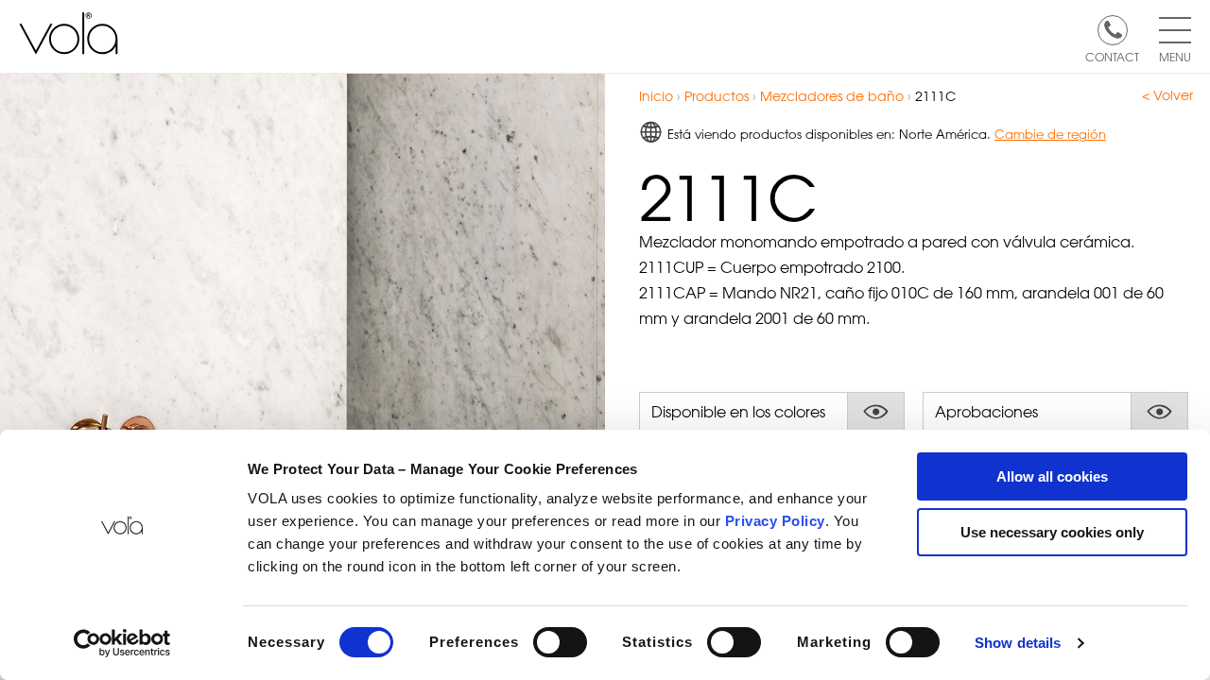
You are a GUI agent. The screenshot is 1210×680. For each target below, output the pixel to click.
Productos (716, 96)
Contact (1112, 55)
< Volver (1167, 95)
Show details (1018, 643)
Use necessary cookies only (1052, 532)
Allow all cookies (1052, 476)
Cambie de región (1050, 134)
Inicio (656, 96)
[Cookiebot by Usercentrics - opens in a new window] (122, 643)
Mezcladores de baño (832, 96)
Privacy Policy (775, 521)
